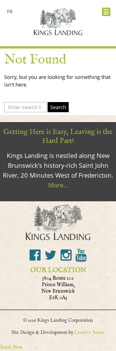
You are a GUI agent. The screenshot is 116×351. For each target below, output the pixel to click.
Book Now (11, 347)
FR (10, 11)
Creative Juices (89, 332)
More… (58, 185)
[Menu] (106, 12)
